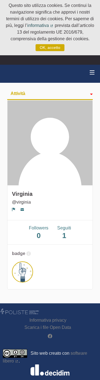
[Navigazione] (92, 73)
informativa (40, 25)
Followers (38, 233)
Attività (18, 93)
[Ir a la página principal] (11, 73)
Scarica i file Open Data (47, 327)
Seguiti (64, 233)
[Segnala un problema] (14, 209)
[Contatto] (22, 209)
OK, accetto (50, 47)
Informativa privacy (47, 320)
